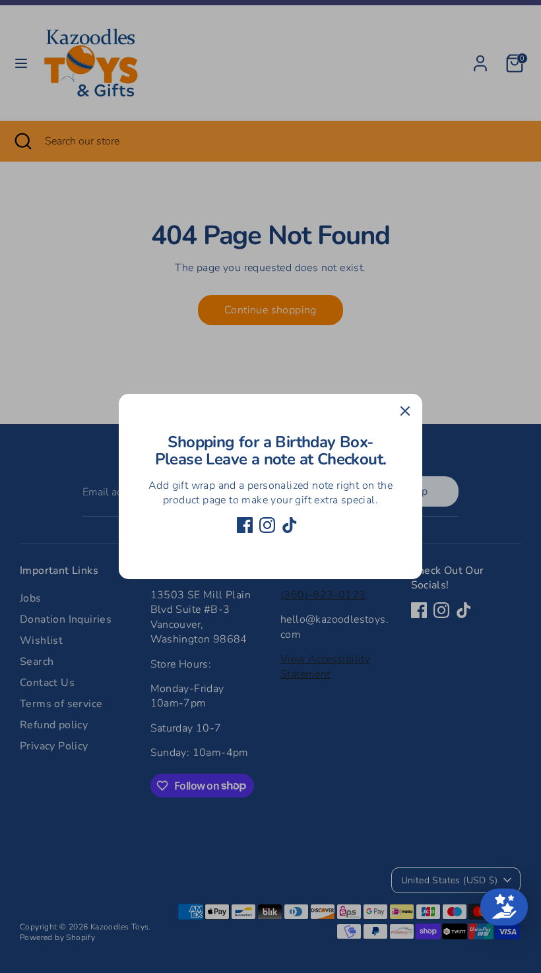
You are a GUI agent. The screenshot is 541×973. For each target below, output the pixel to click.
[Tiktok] (290, 525)
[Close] (405, 410)
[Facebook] (245, 525)
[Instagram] (267, 525)
